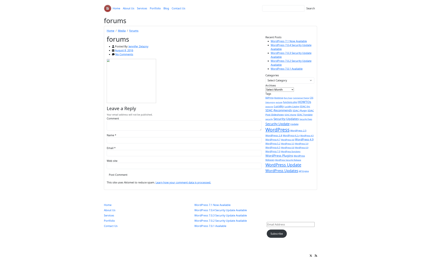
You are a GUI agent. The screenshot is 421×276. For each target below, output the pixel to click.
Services (142, 8)
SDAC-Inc (305, 106)
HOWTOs (304, 102)
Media (122, 30)
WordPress (277, 129)
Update (294, 124)
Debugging (270, 102)
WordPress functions (290, 151)
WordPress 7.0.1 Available (287, 69)
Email (110, 148)
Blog (166, 8)
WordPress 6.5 (272, 147)
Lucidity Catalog (292, 106)
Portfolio (155, 8)
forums (133, 30)
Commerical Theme (301, 98)
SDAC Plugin (300, 110)
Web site (112, 161)
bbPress (269, 97)
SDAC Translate (305, 114)
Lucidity (279, 106)
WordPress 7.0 (272, 151)
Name (110, 135)
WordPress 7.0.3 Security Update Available (220, 215)
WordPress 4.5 (307, 135)
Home (116, 8)
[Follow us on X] (311, 255)
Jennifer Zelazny (138, 46)
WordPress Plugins (279, 155)
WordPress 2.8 (273, 135)
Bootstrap (278, 97)
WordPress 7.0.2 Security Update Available (220, 221)
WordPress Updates (281, 170)
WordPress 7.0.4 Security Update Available (220, 210)
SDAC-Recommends (278, 110)
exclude (279, 102)
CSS (311, 97)
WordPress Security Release (288, 160)
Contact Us (178, 8)
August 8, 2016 (124, 50)
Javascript (269, 107)
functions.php (290, 102)
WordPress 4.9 (304, 139)
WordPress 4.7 (272, 139)
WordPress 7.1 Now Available (289, 41)
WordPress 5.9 (301, 143)
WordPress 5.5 (287, 143)
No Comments (124, 54)
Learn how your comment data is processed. (183, 182)
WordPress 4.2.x (291, 135)
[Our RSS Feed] (316, 255)
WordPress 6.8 (287, 147)
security (269, 119)
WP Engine (304, 171)
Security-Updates (286, 119)
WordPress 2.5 (298, 130)
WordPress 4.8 (287, 139)
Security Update (277, 123)
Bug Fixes (288, 98)
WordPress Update (283, 165)
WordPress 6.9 (301, 147)
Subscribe (277, 233)
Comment (113, 118)
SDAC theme (290, 114)
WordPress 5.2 (272, 143)
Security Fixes (305, 119)
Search (310, 8)
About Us (128, 8)
